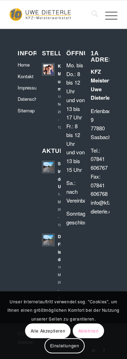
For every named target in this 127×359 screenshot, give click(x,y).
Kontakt (26, 76)
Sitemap (26, 110)
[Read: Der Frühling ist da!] (48, 240)
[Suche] (91, 14)
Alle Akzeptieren (48, 331)
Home (24, 64)
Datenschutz (27, 98)
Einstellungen (64, 345)
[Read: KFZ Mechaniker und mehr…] (48, 69)
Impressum (27, 87)
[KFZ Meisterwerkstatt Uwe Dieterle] (53, 14)
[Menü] (107, 14)
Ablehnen (88, 331)
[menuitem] (91, 14)
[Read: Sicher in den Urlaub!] (48, 167)
